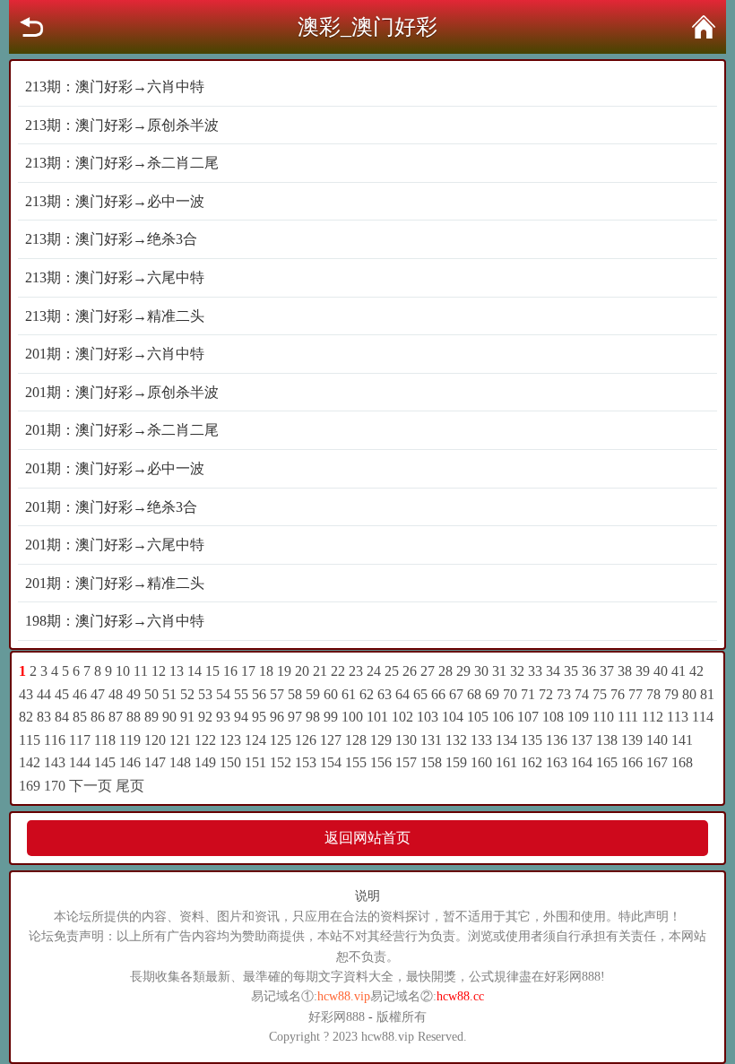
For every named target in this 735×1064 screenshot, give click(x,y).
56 (259, 694)
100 (352, 716)
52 (187, 694)
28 (445, 671)
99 (331, 716)
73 (564, 694)
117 (80, 740)
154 (331, 762)
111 (628, 716)
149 (205, 762)
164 (581, 762)
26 (409, 671)
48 (115, 694)
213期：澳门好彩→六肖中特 (114, 86)
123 (230, 740)
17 (248, 671)
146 (130, 762)
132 (456, 740)
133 (481, 740)
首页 (703, 26)
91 (187, 716)
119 (130, 740)
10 (123, 671)
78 (653, 694)
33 (535, 671)
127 (331, 740)
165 (607, 762)
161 (506, 762)
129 (381, 740)
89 (151, 716)
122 (205, 740)
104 (452, 716)
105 (478, 716)
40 (660, 671)
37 (607, 671)
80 (689, 694)
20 (302, 671)
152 (280, 762)
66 (438, 694)
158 (431, 762)
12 (158, 671)
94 (241, 716)
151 (255, 762)
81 (707, 694)
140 (657, 740)
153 (305, 762)
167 (657, 762)
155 (356, 762)
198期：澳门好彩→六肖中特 (114, 620)
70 (510, 694)
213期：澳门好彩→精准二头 (114, 316)
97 (295, 716)
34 (553, 671)
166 (632, 762)
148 (180, 762)
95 (259, 716)
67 (456, 694)
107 (528, 716)
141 (682, 740)
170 (54, 785)
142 (29, 762)
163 (556, 762)
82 (26, 716)
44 (44, 694)
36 (589, 671)
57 (277, 694)
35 (571, 671)
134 (506, 740)
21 (320, 671)
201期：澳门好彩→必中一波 (114, 468)
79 (671, 694)
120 (155, 740)
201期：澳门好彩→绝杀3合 (111, 507)
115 (29, 740)
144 (80, 762)
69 (492, 694)
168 (682, 762)
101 (377, 716)
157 (406, 762)
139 (632, 740)
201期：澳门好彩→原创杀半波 (122, 392)
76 (617, 694)
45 (62, 694)
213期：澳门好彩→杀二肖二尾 (122, 162)
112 (652, 716)
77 (635, 694)
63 (384, 694)
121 (180, 740)
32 (517, 671)
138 (607, 740)
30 (481, 671)
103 (427, 716)
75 (599, 694)
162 (531, 762)
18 (266, 671)
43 (26, 694)
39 (643, 671)
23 (356, 671)
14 (194, 671)
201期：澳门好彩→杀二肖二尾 (122, 429)
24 (374, 671)
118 (105, 740)
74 (582, 694)
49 (133, 694)
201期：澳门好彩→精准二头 (114, 583)
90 (169, 716)
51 (169, 694)
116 (54, 740)
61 (349, 694)
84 (62, 716)
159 (456, 762)
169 (29, 785)
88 (133, 716)
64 (402, 694)
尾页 (130, 785)
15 (212, 671)
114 (702, 716)
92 (205, 716)
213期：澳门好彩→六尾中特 (114, 277)
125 (280, 740)
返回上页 (31, 26)
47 (98, 694)
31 (499, 671)
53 (205, 694)
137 (581, 740)
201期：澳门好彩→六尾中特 (114, 544)
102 (402, 716)
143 (54, 762)
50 (151, 694)
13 (176, 671)
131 (431, 740)
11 (141, 671)
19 (284, 671)
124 (255, 740)
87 (115, 716)
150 (230, 762)
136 (556, 740)
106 (503, 716)
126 (305, 740)
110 (603, 716)
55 (241, 694)
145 (105, 762)
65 (420, 694)
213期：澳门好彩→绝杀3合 (111, 239)
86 (98, 716)
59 (313, 694)
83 (44, 716)
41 (678, 671)
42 (696, 671)
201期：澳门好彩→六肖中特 (114, 353)
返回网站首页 (367, 837)
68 (474, 694)
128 (356, 740)
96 (277, 716)
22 (338, 671)
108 (553, 716)
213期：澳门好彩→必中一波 (114, 201)
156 (381, 762)
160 (481, 762)
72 (546, 694)
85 (80, 716)
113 (677, 716)
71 (528, 694)
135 (531, 740)
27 (427, 671)
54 (223, 694)
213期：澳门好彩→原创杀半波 (122, 125)
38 (625, 671)
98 (313, 716)
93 (223, 716)
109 (578, 716)
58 (295, 694)
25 (392, 671)
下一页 (90, 785)
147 (155, 762)
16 (230, 671)
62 (366, 694)
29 (463, 671)
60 (331, 694)
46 (80, 694)
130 (406, 740)
